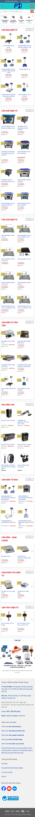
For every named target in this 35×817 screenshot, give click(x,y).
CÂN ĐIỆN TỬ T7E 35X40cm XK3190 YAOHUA (22, 128)
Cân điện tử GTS (5, 556)
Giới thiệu (4, 764)
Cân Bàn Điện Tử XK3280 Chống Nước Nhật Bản (8, 95)
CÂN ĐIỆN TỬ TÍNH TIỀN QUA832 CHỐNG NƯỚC (24, 365)
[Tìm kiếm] (32, 11)
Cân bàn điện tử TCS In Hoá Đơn (24, 95)
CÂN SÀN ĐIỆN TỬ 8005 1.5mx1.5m (8, 259)
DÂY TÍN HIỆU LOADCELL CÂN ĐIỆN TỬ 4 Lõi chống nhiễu (8, 466)
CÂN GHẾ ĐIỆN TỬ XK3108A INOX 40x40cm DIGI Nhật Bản (25, 497)
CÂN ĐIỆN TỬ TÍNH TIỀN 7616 (8, 342)
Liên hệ (3, 776)
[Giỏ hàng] (31, 6)
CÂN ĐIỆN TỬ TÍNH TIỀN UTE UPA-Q (8, 365)
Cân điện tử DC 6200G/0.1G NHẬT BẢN (24, 557)
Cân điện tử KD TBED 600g (23, 592)
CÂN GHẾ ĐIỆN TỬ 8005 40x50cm (24, 180)
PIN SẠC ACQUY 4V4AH (8, 420)
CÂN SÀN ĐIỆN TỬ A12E (24, 259)
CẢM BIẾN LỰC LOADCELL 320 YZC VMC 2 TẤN (23, 422)
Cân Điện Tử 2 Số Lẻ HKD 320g (8, 592)
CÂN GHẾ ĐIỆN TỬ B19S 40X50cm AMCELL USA (8, 127)
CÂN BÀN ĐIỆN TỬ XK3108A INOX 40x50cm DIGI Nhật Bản (8, 497)
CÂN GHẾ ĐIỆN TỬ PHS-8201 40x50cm (24, 204)
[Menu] (2, 6)
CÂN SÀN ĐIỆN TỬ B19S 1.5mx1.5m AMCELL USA (8, 307)
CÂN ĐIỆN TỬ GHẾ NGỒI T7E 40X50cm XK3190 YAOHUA (8, 153)
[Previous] (2, 20)
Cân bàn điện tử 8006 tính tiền (8, 389)
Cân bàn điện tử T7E (24, 69)
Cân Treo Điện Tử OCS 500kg (7, 624)
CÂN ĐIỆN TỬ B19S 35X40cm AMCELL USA (8, 180)
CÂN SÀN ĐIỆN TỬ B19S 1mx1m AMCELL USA (24, 236)
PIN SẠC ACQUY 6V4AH (24, 444)
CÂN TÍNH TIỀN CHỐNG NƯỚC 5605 (23, 342)
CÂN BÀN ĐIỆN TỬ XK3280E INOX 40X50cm (8, 521)
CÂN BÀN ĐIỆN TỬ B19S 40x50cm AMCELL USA (24, 46)
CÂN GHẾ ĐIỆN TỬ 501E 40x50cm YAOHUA (8, 204)
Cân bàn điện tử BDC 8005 (8, 46)
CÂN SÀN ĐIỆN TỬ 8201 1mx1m (8, 236)
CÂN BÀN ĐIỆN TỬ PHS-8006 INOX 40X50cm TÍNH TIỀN (25, 522)
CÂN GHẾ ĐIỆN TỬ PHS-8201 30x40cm (24, 152)
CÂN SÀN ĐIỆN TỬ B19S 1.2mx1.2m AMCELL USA (24, 307)
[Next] (33, 20)
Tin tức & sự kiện (6, 772)
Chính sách (11, 726)
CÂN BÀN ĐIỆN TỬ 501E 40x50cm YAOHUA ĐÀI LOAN (8, 71)
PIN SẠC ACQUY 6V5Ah (8, 444)
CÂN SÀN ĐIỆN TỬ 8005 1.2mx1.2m (8, 283)
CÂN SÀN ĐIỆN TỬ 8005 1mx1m (24, 283)
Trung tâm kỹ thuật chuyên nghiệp (12, 768)
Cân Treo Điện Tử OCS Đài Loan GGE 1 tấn (23, 624)
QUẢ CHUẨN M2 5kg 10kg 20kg (23, 466)
